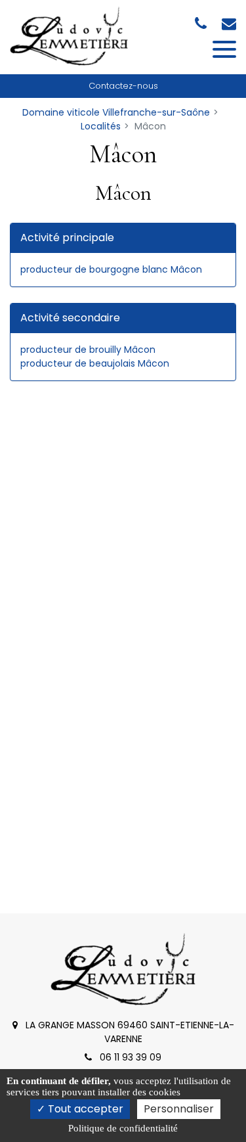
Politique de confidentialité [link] (123, 1128)
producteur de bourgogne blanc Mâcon (111, 269)
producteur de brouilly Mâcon (87, 349)
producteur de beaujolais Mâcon (94, 363)
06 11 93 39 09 (129, 1057)
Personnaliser (179, 1108)
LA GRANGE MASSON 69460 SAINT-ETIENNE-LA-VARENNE (128, 1031)
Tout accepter (84, 1108)
